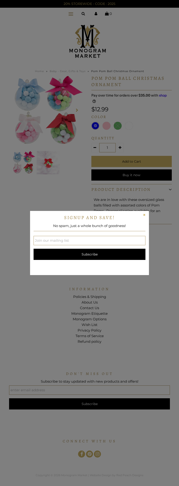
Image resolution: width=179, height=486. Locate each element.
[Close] (144, 215)
